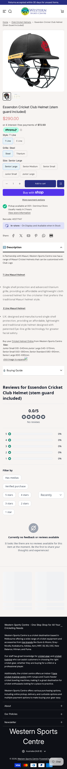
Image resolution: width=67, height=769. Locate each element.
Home (5, 22)
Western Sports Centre (28, 759)
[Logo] (33, 11)
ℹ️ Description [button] (12, 247)
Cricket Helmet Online (23, 341)
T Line (8, 141)
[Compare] (60, 183)
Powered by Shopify (48, 759)
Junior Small (11, 174)
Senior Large (11, 166)
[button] (10, 11)
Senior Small (49, 166)
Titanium (20, 153)
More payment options (33, 199)
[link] (13, 236)
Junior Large (28, 174)
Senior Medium (30, 166)
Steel (7, 153)
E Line (19, 141)
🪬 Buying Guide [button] (13, 370)
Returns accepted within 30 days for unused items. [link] (33, 2)
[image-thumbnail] (7, 96)
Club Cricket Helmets (21, 22)
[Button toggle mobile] (5, 11)
